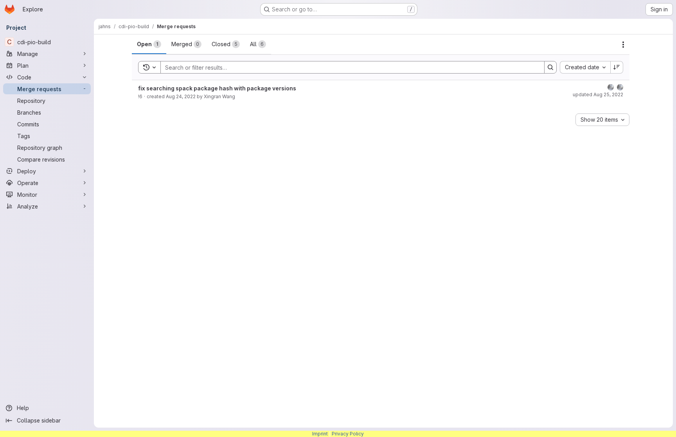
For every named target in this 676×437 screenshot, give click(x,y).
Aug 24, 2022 (181, 96)
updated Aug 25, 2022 (598, 94)
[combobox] (585, 67)
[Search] (550, 67)
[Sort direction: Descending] (617, 67)
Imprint (320, 434)
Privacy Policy (348, 434)
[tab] (149, 44)
